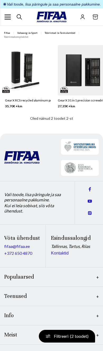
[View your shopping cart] (95, 17)
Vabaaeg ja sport (27, 32)
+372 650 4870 (18, 253)
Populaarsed (19, 277)
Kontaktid (60, 253)
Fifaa (7, 32)
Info (9, 315)
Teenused (15, 296)
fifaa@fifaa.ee (17, 246)
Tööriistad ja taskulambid (60, 32)
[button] (7, 16)
